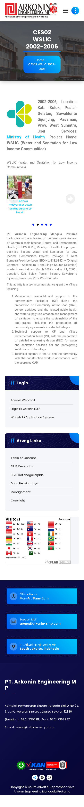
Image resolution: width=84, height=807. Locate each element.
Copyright (18, 500)
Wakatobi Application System (32, 417)
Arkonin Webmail (23, 400)
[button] (33, 225)
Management (21, 492)
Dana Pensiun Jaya (24, 483)
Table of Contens (23, 458)
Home (40, 60)
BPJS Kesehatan (22, 466)
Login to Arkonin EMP (25, 409)
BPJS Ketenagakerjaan (27, 475)
